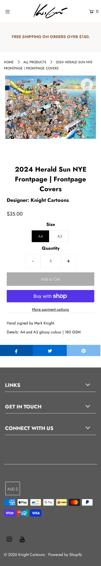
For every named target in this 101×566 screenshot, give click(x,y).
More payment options (50, 309)
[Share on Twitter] (50, 350)
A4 (40, 236)
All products (34, 62)
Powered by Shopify (65, 554)
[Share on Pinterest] (83, 350)
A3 (60, 236)
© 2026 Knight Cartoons (24, 554)
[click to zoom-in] (87, 84)
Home (9, 62)
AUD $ (12, 489)
